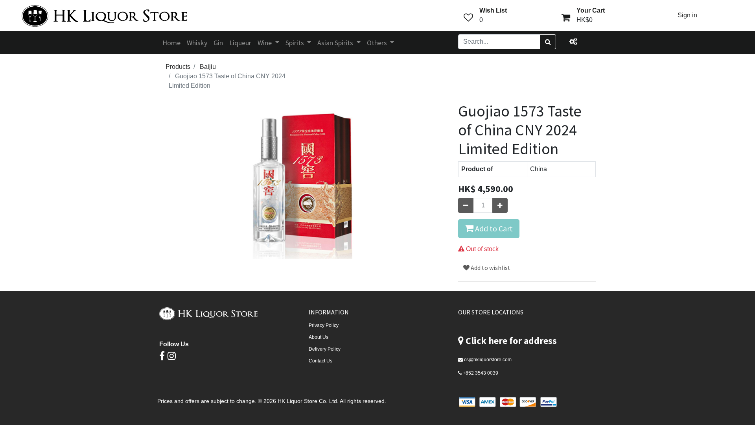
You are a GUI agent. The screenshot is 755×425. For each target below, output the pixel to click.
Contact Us (320, 361)
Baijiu (208, 66)
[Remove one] (465, 205)
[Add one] (500, 205)
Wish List (493, 10)
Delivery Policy (325, 349)
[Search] (548, 41)
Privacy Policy (324, 325)
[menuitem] (171, 42)
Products (178, 66)
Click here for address (511, 340)
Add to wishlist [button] (490, 268)
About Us (318, 337)
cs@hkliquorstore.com (488, 359)
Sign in (687, 15)
